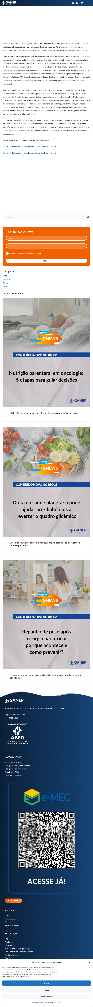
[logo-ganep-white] (9, 3)
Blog (5, 275)
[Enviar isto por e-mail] (6, 36)
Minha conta (10, 919)
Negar (46, 990)
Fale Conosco (10, 958)
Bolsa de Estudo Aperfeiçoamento (19, 951)
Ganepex (8, 945)
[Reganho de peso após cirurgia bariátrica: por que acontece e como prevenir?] (46, 614)
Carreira (6, 279)
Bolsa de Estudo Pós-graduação (18, 948)
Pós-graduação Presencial (15, 769)
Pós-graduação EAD (13, 762)
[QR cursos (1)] (46, 837)
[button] (89, 962)
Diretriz (6, 283)
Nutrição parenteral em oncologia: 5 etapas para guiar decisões (44, 413)
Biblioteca (9, 942)
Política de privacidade (52, 1002)
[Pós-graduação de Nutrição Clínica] (46, 188)
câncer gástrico (48, 47)
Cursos (8, 915)
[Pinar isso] (29, 36)
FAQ (7, 939)
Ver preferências (46, 997)
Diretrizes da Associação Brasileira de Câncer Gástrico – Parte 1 (29, 146)
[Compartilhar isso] (12, 36)
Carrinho (8, 922)
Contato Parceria (12, 955)
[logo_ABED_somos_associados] (46, 733)
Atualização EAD (12, 772)
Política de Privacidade (35, 254)
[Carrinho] (81, 3)
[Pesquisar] (88, 217)
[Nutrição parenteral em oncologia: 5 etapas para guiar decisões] (46, 352)
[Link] (77, 3)
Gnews (6, 286)
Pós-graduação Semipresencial (17, 765)
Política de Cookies (38, 1002)
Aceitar (47, 983)
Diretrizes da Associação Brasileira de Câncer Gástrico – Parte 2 (29, 153)
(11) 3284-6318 (11, 718)
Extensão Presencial (13, 775)
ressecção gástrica (16, 90)
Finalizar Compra (12, 925)
